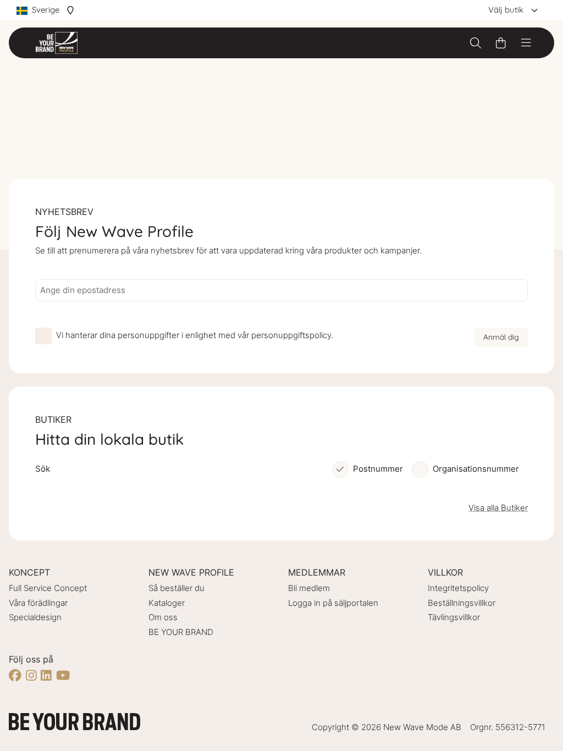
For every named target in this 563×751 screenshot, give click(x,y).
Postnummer (378, 468)
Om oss (163, 617)
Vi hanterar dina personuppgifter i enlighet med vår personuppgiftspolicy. (194, 335)
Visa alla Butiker (498, 507)
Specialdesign (35, 617)
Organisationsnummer (476, 468)
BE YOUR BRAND (180, 632)
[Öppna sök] (475, 42)
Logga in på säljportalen (333, 603)
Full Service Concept (48, 588)
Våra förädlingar (38, 603)
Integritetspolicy (458, 588)
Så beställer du (176, 588)
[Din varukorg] (500, 42)
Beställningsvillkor (461, 603)
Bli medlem (309, 588)
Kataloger (166, 603)
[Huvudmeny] (526, 42)
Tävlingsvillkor (454, 617)
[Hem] (56, 43)
